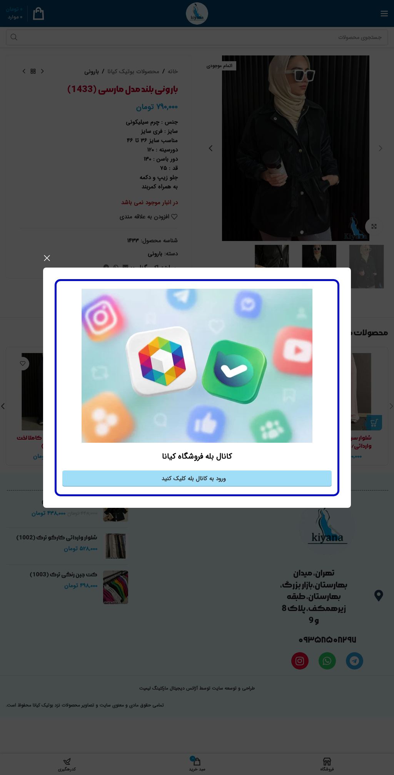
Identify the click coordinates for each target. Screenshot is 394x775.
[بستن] (47, 258)
